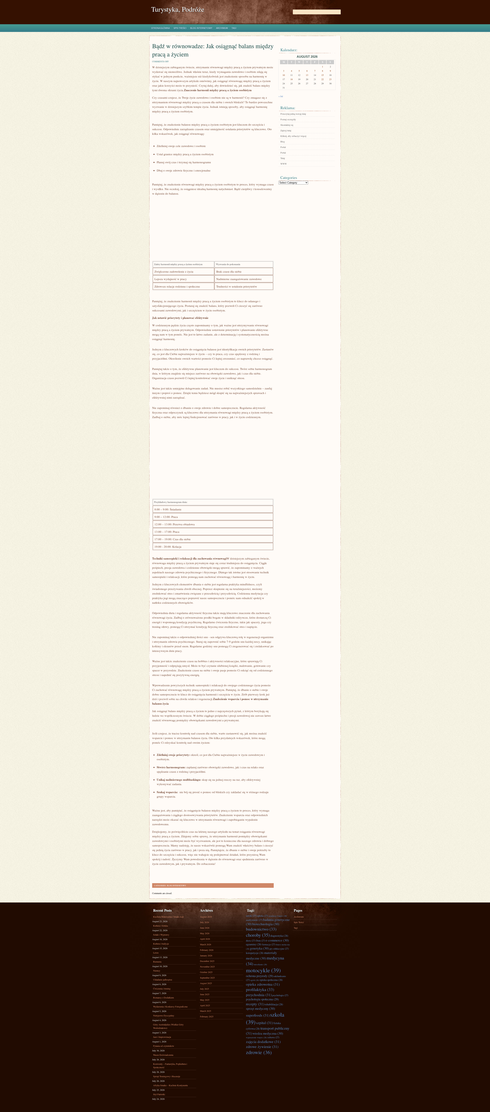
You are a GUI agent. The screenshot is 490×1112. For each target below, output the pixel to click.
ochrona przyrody (259, 976)
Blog (282, 141)
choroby (258, 935)
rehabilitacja (274, 1004)
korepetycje (255, 953)
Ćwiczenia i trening (162, 988)
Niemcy (156, 970)
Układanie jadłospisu (162, 979)
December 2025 (207, 961)
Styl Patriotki (159, 1094)
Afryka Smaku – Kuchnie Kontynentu (170, 1085)
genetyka (259, 948)
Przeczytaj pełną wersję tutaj (293, 113)
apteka (262, 915)
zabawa (273, 1037)
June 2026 (204, 927)
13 (307, 74)
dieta (250, 940)
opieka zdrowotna (263, 984)
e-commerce (277, 940)
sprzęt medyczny (260, 1008)
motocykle (263, 970)
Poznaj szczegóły (288, 119)
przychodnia (259, 994)
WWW (283, 163)
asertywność (254, 920)
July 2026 (204, 922)
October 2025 (206, 972)
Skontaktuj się (286, 124)
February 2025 (206, 1016)
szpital (264, 1022)
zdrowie (259, 1052)
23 (330, 79)
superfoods (258, 1015)
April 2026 (205, 938)
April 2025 (205, 1005)
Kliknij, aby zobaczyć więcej (293, 135)
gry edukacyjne (279, 948)
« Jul (280, 96)
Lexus (156, 952)
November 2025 (207, 966)
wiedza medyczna (268, 1033)
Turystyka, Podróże (177, 9)
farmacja (268, 944)
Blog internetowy (201, 28)
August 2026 (206, 916)
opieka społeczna (271, 980)
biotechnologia (265, 924)
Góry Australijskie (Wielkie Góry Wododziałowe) (168, 1026)
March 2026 (205, 944)
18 (291, 79)
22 (322, 79)
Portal (283, 147)
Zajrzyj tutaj (285, 130)
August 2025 (206, 983)
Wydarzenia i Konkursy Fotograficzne (170, 1006)
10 (284, 74)
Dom (260, 940)
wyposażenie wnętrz (256, 1037)
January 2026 (206, 955)
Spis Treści (180, 28)
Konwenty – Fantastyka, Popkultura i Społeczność (170, 1065)
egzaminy (253, 944)
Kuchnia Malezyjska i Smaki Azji (168, 916)
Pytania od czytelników (163, 1045)
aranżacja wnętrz (278, 916)
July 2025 (204, 988)
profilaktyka (260, 989)
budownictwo (261, 929)
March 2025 (205, 1010)
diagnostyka (279, 935)
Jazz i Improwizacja (162, 1036)
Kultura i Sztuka (160, 925)
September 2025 (207, 977)
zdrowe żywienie (262, 1046)
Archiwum (222, 28)
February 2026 (206, 949)
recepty (255, 1003)
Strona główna (160, 28)
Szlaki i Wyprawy (161, 934)
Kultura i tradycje (161, 943)
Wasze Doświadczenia (163, 1054)
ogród (254, 980)
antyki (251, 915)
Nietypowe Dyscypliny (163, 1015)
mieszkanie (260, 964)
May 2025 (204, 999)
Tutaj (282, 158)
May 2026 (204, 933)
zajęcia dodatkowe (263, 1041)
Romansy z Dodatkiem (163, 997)
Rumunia (157, 961)
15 (322, 74)
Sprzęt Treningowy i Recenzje (166, 1076)
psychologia (280, 995)
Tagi (234, 28)
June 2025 (204, 994)
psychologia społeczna (262, 999)
